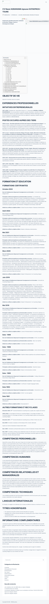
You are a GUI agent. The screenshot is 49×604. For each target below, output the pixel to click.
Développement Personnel (10, 569)
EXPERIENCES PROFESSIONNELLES (11, 61)
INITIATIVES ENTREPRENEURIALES (12, 62)
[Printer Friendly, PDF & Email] (24, 19)
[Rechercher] (46, 2)
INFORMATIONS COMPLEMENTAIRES (12, 91)
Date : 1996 (9, 74)
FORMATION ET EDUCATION (10, 65)
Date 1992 (9, 79)
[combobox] (23, 560)
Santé (6, 578)
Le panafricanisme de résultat (11, 588)
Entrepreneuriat (8, 570)
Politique (6, 576)
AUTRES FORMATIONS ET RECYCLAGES (13, 81)
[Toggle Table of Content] (24, 58)
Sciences (7, 580)
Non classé (7, 572)
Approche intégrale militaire (11, 591)
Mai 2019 (9, 73)
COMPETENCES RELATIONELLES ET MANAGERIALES (15, 86)
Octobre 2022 (9, 67)
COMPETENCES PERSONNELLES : (11, 83)
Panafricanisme (26, 14)
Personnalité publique (34, 14)
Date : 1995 (9, 77)
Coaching (20, 14)
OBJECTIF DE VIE (7, 59)
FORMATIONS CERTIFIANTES (11, 66)
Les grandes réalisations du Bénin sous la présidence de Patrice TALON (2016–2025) (24, 590)
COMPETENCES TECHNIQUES (10, 87)
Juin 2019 (9, 72)
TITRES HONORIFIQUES (9, 90)
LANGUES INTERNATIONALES (10, 89)
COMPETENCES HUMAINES (10, 84)
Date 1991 (9, 80)
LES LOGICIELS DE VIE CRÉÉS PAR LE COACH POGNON (17, 587)
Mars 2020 (9, 71)
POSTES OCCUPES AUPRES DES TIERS (13, 63)
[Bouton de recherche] (43, 560)
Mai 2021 (9, 70)
